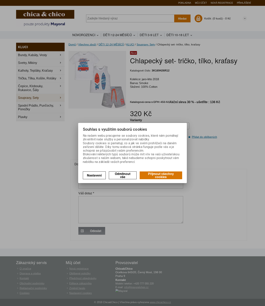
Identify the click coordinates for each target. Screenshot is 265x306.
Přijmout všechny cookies (161, 175)
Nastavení (94, 175)
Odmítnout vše (122, 175)
